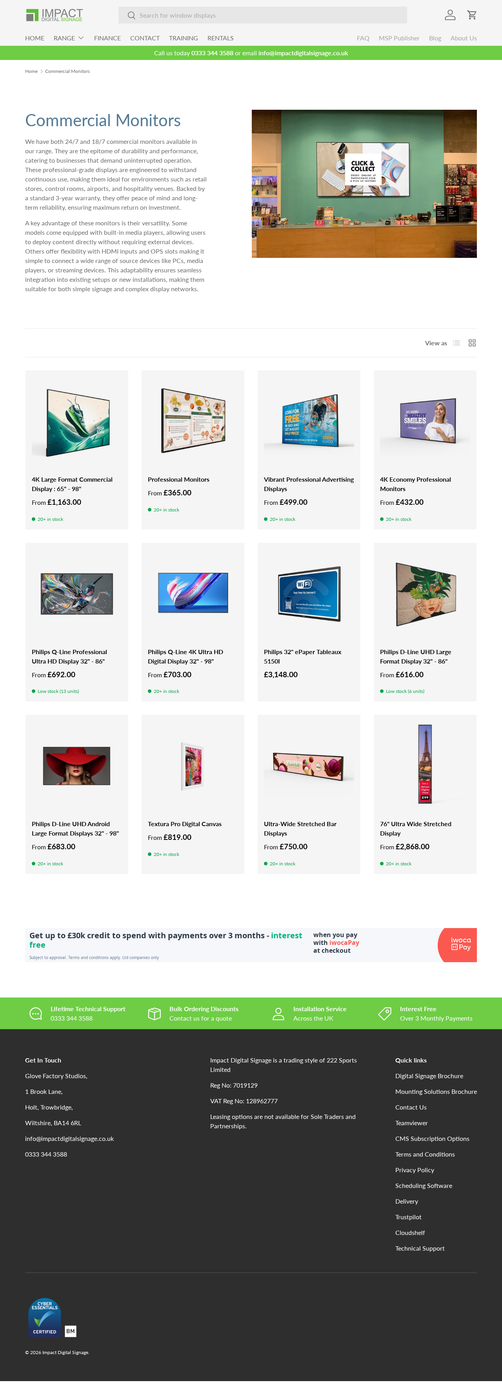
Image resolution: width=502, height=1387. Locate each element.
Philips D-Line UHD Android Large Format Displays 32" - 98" (75, 828)
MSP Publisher (399, 38)
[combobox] (262, 15)
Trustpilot (408, 1216)
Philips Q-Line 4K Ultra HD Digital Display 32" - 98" (185, 656)
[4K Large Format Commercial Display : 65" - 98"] (77, 422)
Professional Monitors (178, 479)
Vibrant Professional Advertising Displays (309, 483)
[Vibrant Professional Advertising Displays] (309, 422)
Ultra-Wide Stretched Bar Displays (300, 828)
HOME (34, 38)
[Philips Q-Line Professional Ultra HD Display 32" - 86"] (77, 594)
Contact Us (411, 1107)
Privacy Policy (414, 1169)
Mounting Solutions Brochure (436, 1091)
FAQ (363, 38)
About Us (464, 38)
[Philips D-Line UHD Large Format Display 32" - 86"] (425, 594)
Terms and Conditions (425, 1154)
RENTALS (220, 38)
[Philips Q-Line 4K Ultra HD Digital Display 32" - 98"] (193, 594)
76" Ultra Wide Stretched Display (415, 828)
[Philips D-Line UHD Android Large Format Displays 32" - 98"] (77, 766)
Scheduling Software (423, 1185)
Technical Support (420, 1248)
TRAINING (183, 38)
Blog (435, 38)
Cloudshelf (410, 1232)
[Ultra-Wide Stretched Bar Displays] (309, 766)
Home (31, 71)
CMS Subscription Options (432, 1138)
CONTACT (145, 38)
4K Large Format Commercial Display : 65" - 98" (72, 483)
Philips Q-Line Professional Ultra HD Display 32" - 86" (69, 656)
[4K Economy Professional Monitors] (425, 422)
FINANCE (107, 38)
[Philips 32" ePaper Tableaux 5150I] (309, 594)
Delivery (406, 1201)
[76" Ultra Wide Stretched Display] (425, 766)
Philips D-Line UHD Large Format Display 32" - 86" (415, 656)
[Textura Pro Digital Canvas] (193, 766)
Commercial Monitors (67, 71)
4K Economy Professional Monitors (415, 483)
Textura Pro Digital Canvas (185, 823)
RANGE (64, 38)
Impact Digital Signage (65, 1352)
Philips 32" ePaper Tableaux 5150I (302, 656)
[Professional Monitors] (193, 422)
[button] (472, 15)
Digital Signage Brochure (429, 1075)
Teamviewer (411, 1122)
